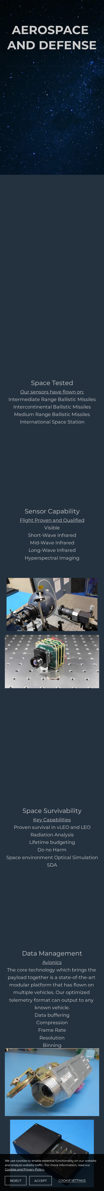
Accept (40, 1181)
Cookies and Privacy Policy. (25, 1169)
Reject (15, 1181)
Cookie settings (72, 1180)
